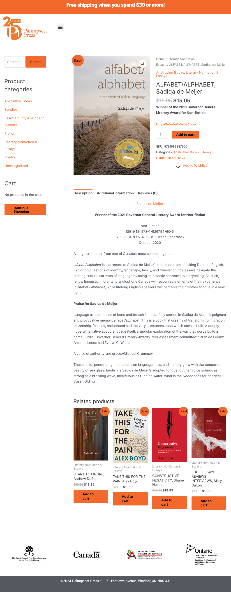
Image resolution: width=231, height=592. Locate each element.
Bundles (11, 109)
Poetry (10, 157)
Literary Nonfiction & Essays (187, 74)
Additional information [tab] (115, 193)
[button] (60, 27)
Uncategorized (16, 166)
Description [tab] (83, 193)
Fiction (10, 133)
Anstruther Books (18, 101)
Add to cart (185, 134)
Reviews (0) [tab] (148, 193)
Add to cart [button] (88, 496)
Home (160, 59)
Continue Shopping (21, 210)
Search (36, 62)
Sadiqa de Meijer (149, 204)
